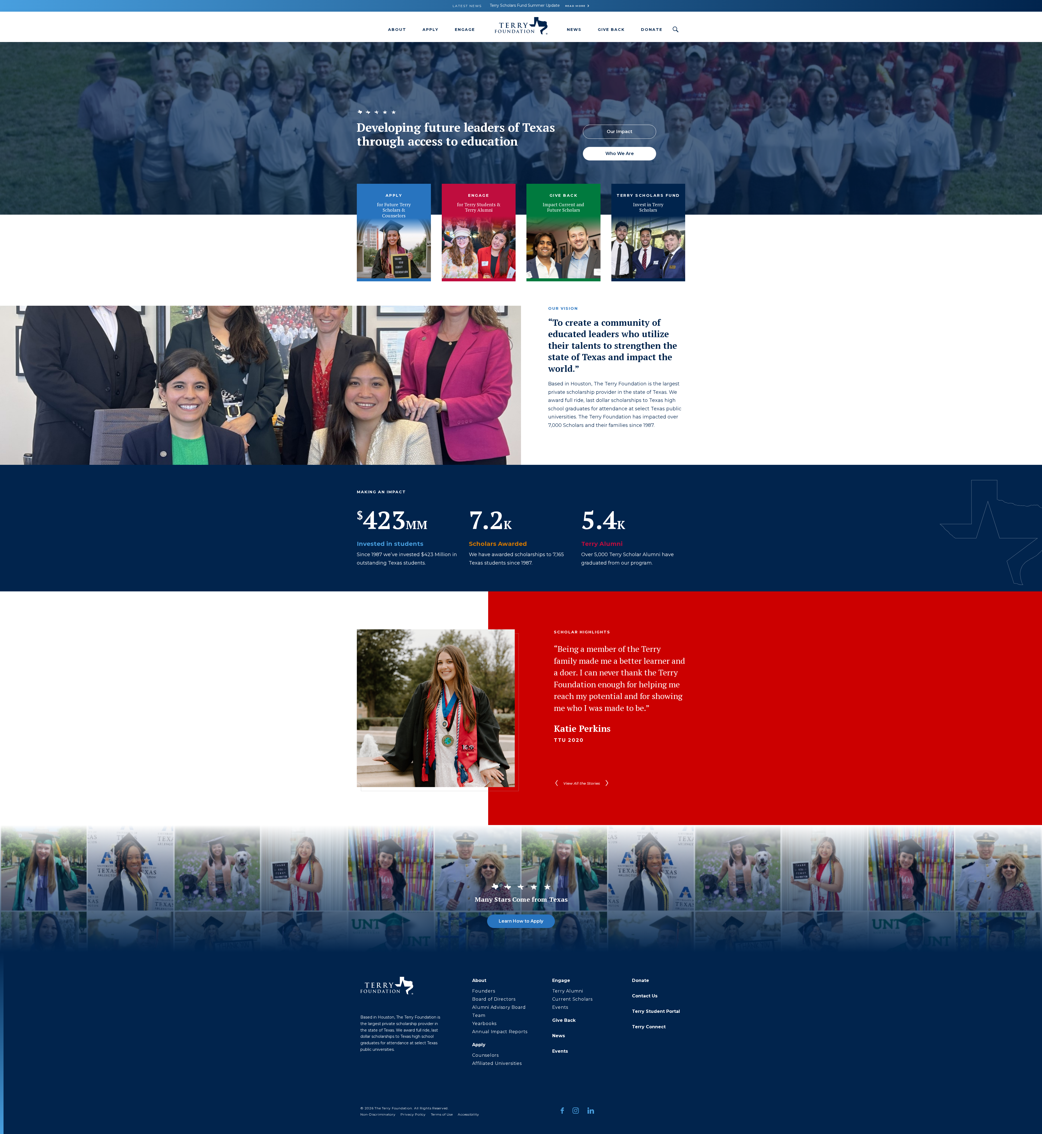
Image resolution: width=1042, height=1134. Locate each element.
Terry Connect (649, 1026)
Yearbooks (484, 1023)
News (574, 29)
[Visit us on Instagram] (575, 1111)
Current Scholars (572, 999)
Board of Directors (494, 999)
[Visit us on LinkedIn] (590, 1111)
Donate (651, 29)
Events (560, 1007)
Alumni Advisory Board (499, 1007)
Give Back (611, 29)
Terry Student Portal (656, 1011)
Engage (465, 29)
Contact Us (644, 995)
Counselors (485, 1055)
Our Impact (619, 131)
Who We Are (619, 153)
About (397, 29)
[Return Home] (521, 27)
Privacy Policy (413, 1114)
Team (478, 1015)
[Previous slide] (556, 783)
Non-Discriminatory (378, 1114)
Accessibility (468, 1114)
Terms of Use (442, 1114)
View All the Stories (581, 783)
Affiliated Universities (497, 1063)
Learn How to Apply (521, 921)
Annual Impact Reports (500, 1031)
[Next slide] (606, 783)
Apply (430, 29)
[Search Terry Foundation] (675, 29)
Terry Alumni (567, 991)
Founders (483, 991)
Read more (575, 5)
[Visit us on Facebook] (562, 1111)
